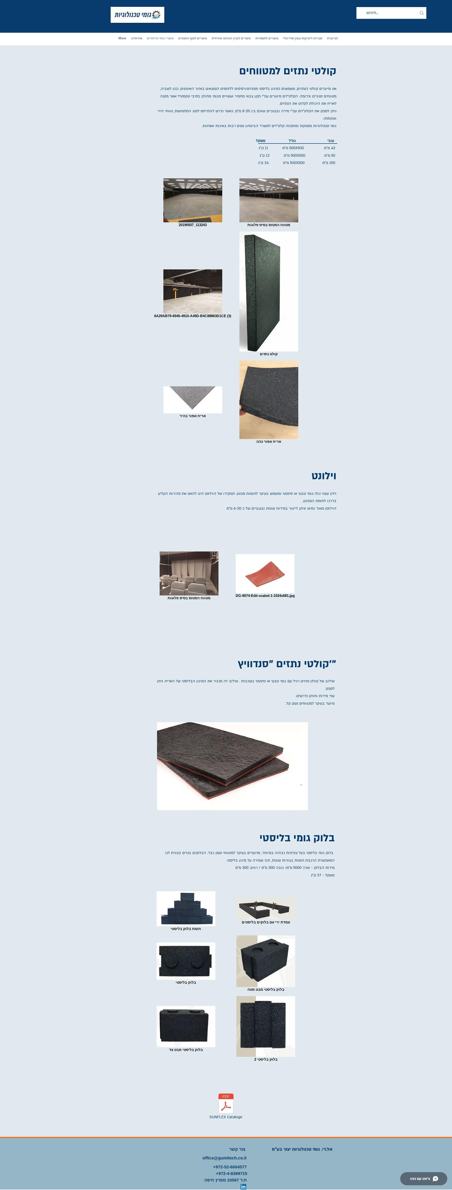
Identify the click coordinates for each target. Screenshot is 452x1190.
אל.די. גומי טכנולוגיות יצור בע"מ (302, 1149)
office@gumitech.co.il (224, 1158)
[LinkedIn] (243, 1187)
